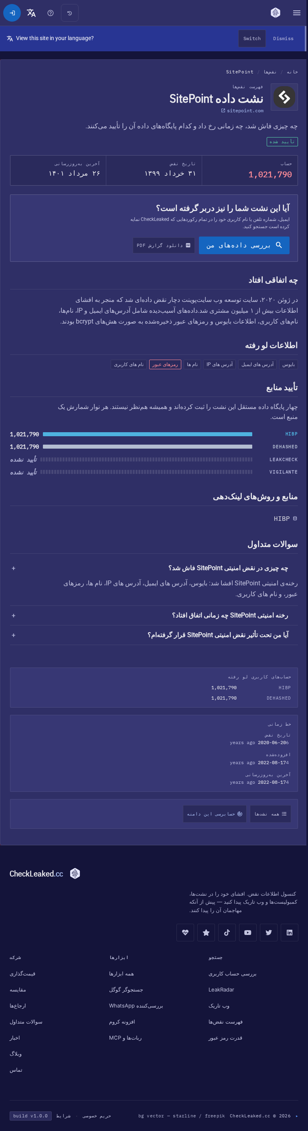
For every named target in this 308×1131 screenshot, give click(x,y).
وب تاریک (216, 1005)
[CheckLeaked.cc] (272, 13)
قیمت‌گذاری (22, 973)
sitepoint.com (245, 110)
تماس (16, 1069)
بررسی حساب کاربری (230, 973)
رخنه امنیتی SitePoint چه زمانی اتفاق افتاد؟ (226, 615)
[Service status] (181, 932)
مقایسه (18, 989)
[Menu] (292, 12)
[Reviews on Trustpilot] (202, 932)
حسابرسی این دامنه (207, 814)
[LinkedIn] (285, 932)
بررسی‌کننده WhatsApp (135, 1005)
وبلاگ (16, 1053)
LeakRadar (218, 989)
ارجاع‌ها (18, 1005)
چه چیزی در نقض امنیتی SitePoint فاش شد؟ (228, 568)
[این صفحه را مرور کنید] (50, 13)
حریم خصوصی (97, 1116)
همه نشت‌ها (263, 814)
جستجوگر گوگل (125, 989)
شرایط (64, 1116)
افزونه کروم (121, 1021)
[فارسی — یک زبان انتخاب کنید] (31, 13)
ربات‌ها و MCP (124, 1037)
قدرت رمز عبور (222, 1037)
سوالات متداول (26, 1021)
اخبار (15, 1037)
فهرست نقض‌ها (223, 1021)
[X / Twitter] (265, 932)
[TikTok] (223, 932)
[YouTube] (244, 932)
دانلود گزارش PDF (160, 245)
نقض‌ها (270, 72)
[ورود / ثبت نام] (12, 13)
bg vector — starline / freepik (177, 1116)
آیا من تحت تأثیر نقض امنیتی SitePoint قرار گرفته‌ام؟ (214, 635)
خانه (292, 72)
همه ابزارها (120, 973)
